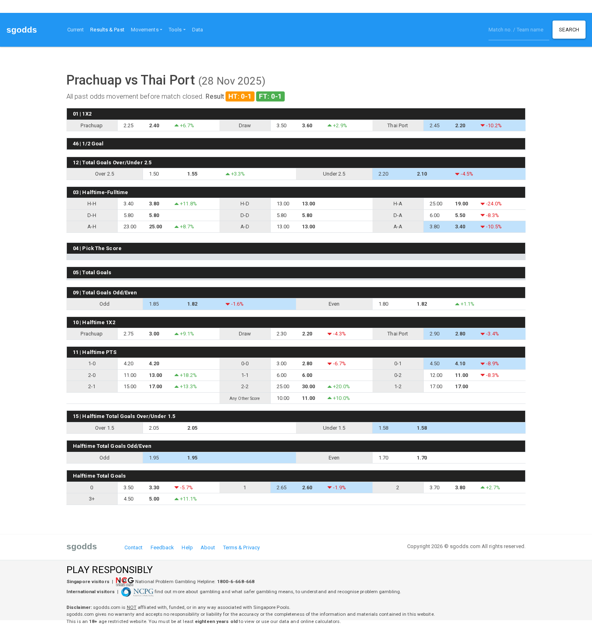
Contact (133, 547)
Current (75, 30)
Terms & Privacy (241, 547)
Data (197, 30)
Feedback (162, 547)
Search (569, 30)
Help (187, 547)
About (208, 547)
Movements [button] (145, 30)
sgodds (21, 29)
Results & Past (108, 29)
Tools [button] (175, 30)
